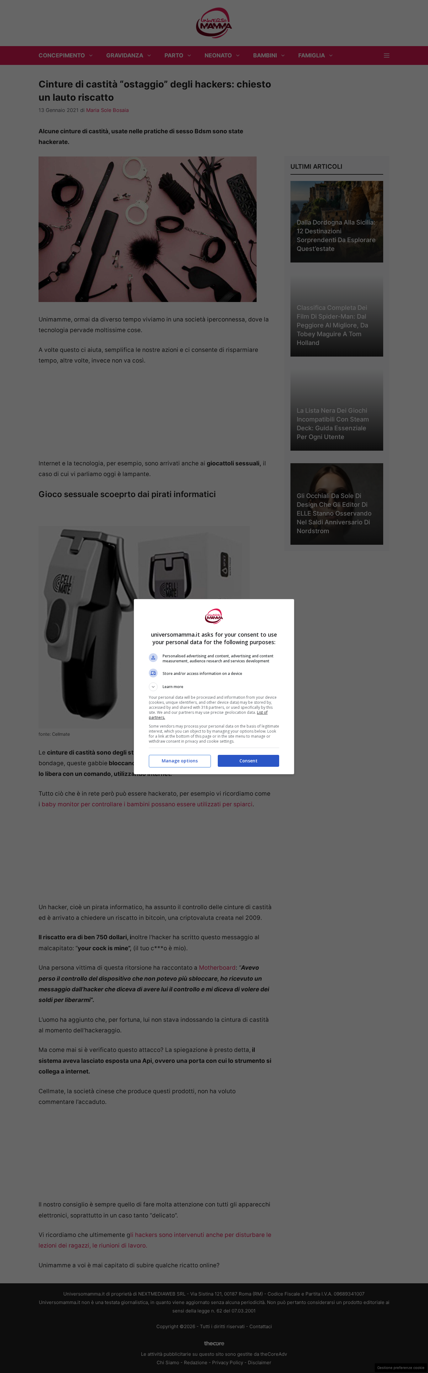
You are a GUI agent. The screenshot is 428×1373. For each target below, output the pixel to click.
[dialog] (214, 686)
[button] (214, 686)
